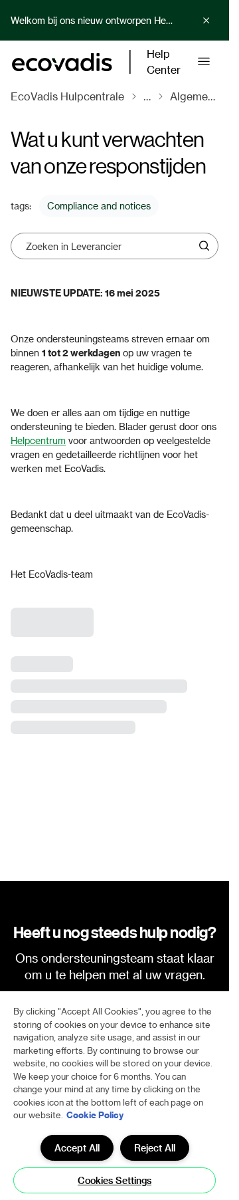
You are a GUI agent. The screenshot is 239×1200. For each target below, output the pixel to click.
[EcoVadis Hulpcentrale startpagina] (62, 62)
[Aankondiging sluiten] (206, 21)
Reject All (154, 1147)
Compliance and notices (99, 205)
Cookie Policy (94, 1115)
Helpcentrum (38, 440)
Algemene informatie (194, 96)
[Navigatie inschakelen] (203, 62)
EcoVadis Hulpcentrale (67, 96)
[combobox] (110, 246)
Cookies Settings (114, 1180)
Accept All (77, 1147)
